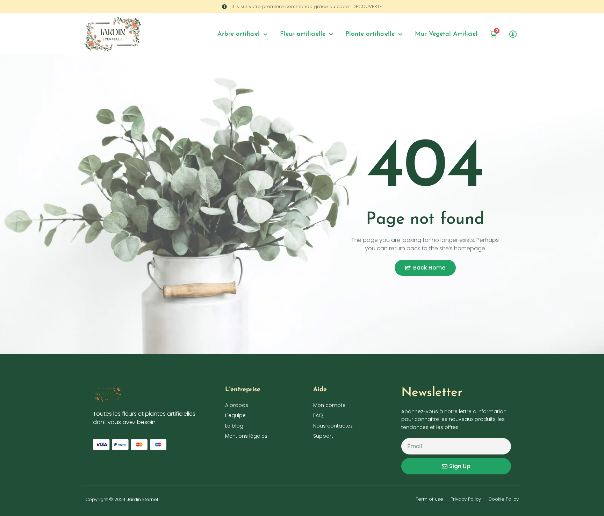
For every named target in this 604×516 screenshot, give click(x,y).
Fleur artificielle (302, 34)
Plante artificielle (370, 34)
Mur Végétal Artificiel (446, 34)
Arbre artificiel (238, 34)
